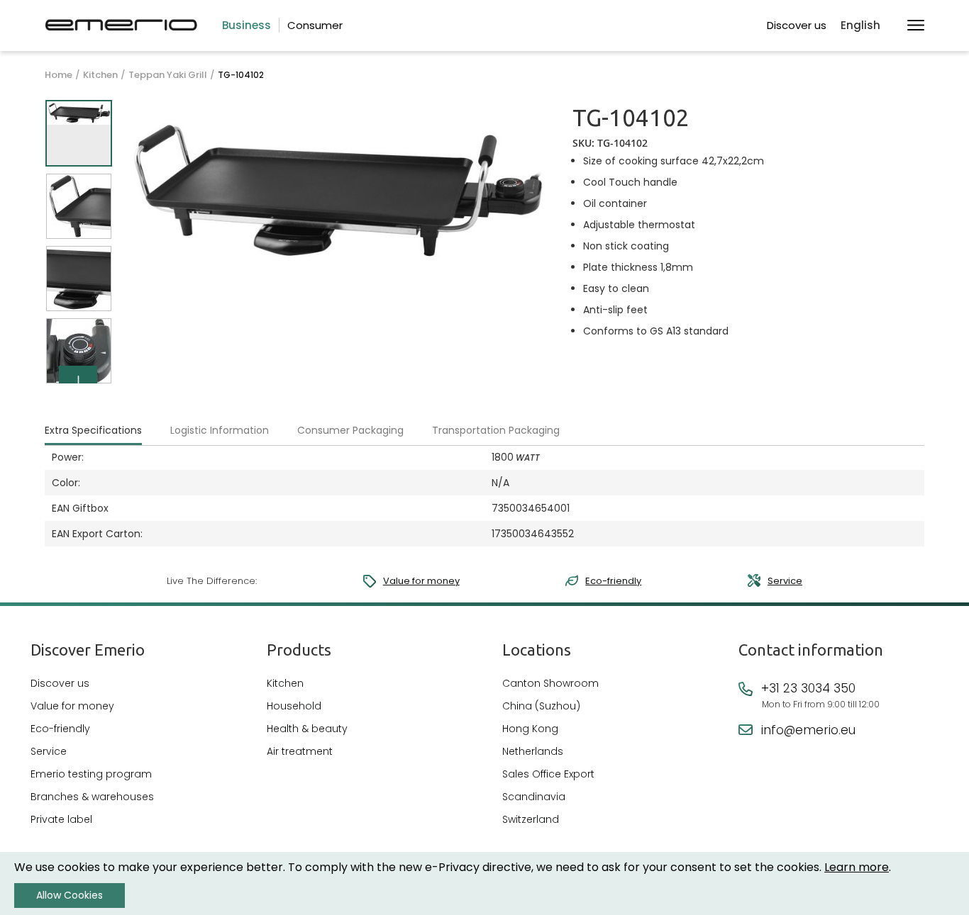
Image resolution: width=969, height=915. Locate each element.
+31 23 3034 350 (808, 688)
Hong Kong (530, 729)
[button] (867, 26)
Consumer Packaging (350, 430)
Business (246, 25)
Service (785, 581)
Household (294, 706)
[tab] (106, 430)
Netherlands (532, 751)
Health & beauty (307, 729)
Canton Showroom (550, 683)
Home (58, 75)
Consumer (315, 25)
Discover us (796, 25)
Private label (61, 819)
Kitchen (100, 75)
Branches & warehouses (92, 797)
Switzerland (530, 819)
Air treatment (300, 751)
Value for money (421, 581)
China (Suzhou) (541, 706)
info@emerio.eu (808, 730)
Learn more (856, 867)
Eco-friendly (613, 581)
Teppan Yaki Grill (167, 75)
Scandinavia (533, 797)
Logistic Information (219, 430)
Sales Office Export (548, 774)
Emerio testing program (91, 774)
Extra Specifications (93, 430)
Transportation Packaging (496, 430)
